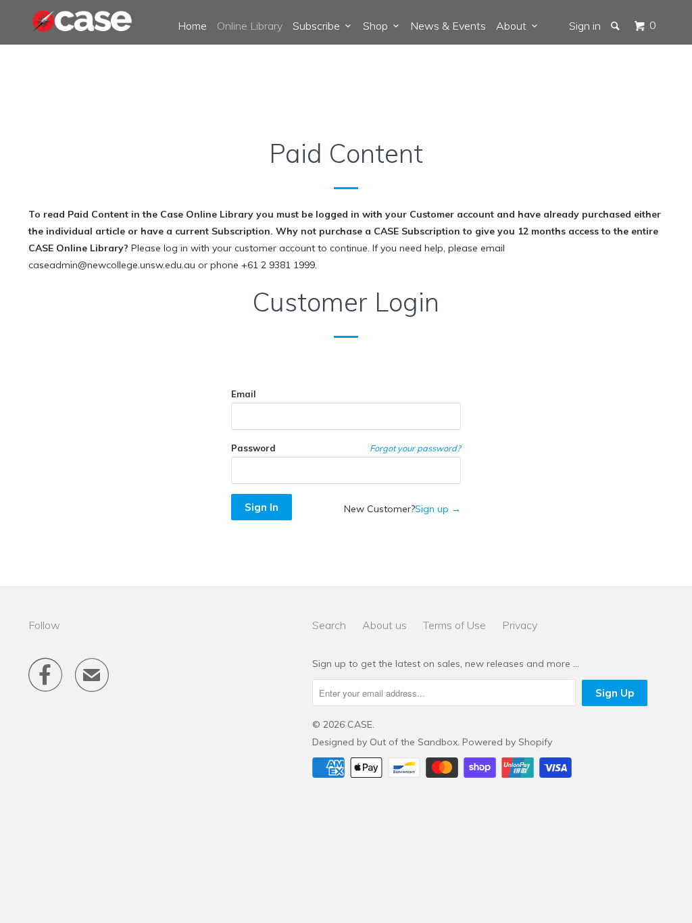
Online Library (249, 25)
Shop (378, 25)
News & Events (448, 25)
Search (329, 625)
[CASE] (82, 21)
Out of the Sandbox (414, 742)
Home (192, 25)
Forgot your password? (415, 448)
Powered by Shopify (507, 742)
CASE (359, 724)
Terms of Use (454, 625)
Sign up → (438, 509)
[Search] (616, 26)
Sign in (585, 25)
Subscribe (319, 25)
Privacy (519, 625)
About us (384, 625)
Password (253, 448)
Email (243, 394)
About (514, 25)
